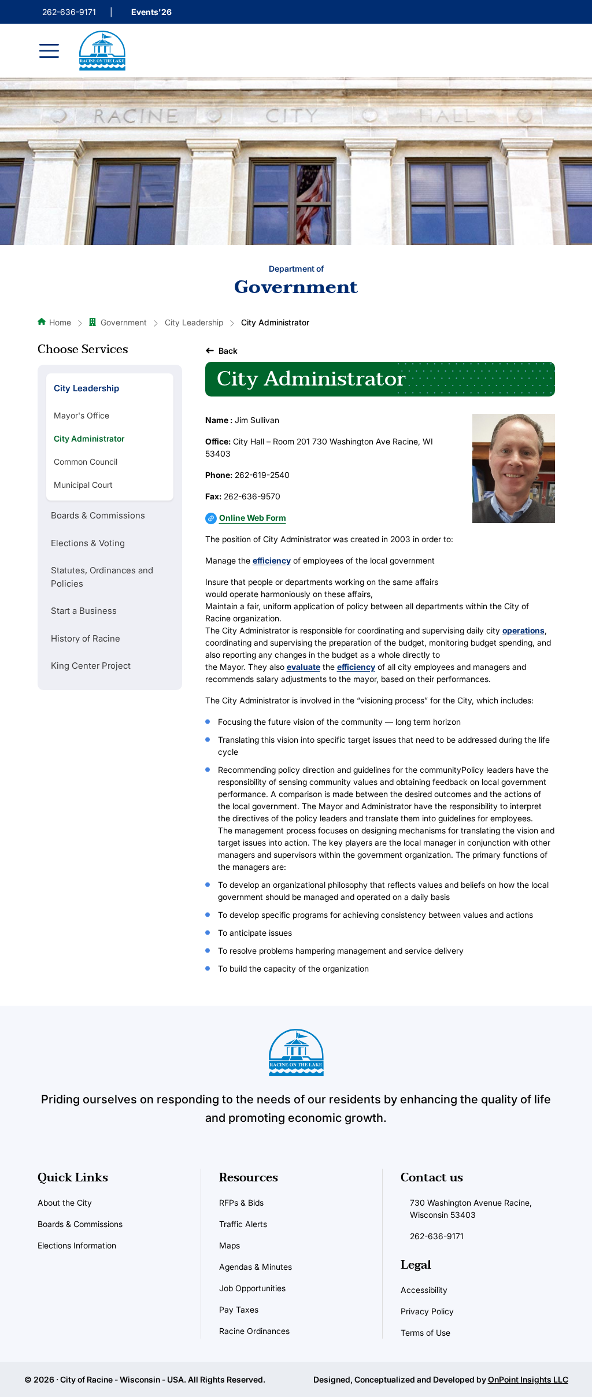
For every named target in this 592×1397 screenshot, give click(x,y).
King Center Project (91, 665)
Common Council (85, 461)
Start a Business (84, 610)
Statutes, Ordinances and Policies (102, 577)
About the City (65, 1202)
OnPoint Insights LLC (528, 1379)
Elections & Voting (88, 543)
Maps (229, 1245)
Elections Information (77, 1245)
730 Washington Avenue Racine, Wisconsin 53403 (471, 1209)
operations (523, 630)
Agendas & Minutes (255, 1267)
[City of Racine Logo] (102, 51)
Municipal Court (83, 485)
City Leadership (194, 322)
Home (60, 322)
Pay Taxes (238, 1309)
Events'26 (151, 12)
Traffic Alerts (243, 1224)
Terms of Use (425, 1332)
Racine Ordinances (254, 1331)
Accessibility (424, 1290)
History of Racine (85, 638)
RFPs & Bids (241, 1202)
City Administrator (89, 438)
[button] (221, 350)
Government (124, 322)
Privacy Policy (427, 1311)
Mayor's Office (81, 415)
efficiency (272, 560)
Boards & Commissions (98, 515)
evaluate (303, 667)
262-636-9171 (69, 12)
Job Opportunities (252, 1288)
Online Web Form (252, 518)
